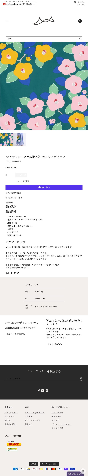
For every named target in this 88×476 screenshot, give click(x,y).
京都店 (7, 420)
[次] (8, 44)
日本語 (33, 464)
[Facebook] (39, 390)
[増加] (25, 175)
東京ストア (9, 416)
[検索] (75, 2)
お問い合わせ (57, 412)
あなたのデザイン (32, 420)
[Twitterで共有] (15, 273)
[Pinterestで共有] (18, 273)
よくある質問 (57, 428)
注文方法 (29, 416)
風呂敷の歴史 (10, 424)
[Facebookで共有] (12, 273)
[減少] (17, 175)
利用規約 (29, 424)
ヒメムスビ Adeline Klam (46, 306)
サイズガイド (11, 198)
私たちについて (11, 412)
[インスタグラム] (47, 390)
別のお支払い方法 (13, 193)
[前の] (3, 44)
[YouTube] (42, 390)
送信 (81, 379)
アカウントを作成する (34, 412)
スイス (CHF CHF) (50, 464)
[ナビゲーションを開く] (7, 21)
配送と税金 (56, 416)
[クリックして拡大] (84, 45)
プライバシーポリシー (61, 424)
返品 (20, 198)
